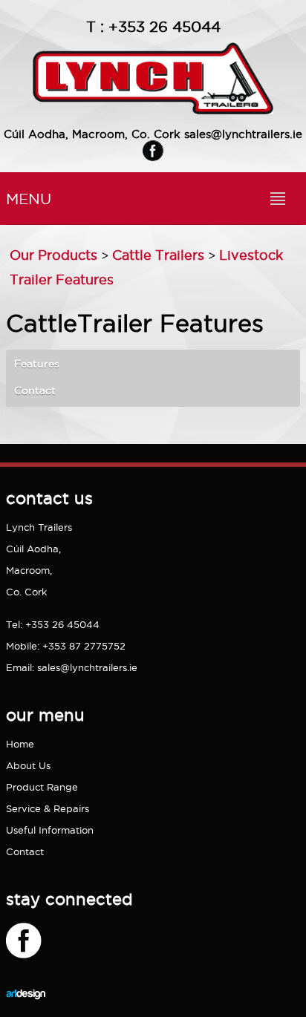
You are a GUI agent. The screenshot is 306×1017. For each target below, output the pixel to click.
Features (36, 364)
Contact (35, 390)
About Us (28, 765)
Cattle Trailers (158, 255)
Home (20, 744)
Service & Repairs (47, 808)
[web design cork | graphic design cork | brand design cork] (25, 1010)
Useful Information (50, 830)
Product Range (42, 787)
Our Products (53, 255)
